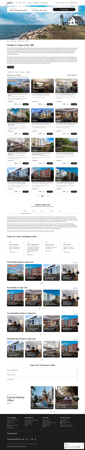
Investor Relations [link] (10, 422)
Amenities (22, 72)
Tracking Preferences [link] (64, 419)
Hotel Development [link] (28, 424)
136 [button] (64, 163)
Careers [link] (8, 421)
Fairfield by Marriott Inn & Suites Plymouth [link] (41, 123)
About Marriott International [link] (12, 420)
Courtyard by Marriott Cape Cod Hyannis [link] (41, 94)
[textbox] (20, 10)
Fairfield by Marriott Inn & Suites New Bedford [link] (66, 123)
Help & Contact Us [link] (46, 420)
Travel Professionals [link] (29, 421)
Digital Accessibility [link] (10, 427)
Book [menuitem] (17, 2)
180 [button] (40, 133)
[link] (57, 2)
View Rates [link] (26, 104)
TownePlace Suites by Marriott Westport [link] (17, 182)
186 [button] (15, 133)
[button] (75, 75)
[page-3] (52, 411)
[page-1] (40, 334)
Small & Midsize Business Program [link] (32, 420)
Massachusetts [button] (21, 41)
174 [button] (64, 133)
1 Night (35, 8)
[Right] (46, 36)
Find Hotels (65, 9)
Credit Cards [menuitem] (29, 2)
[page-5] (54, 411)
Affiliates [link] (26, 425)
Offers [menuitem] (20, 2)
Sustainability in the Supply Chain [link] (66, 426)
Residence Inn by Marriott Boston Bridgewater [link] (42, 182)
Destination (13, 8)
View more (9, 403)
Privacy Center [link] (63, 421)
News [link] (8, 424)
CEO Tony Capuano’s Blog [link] (12, 425)
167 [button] (64, 191)
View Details (10, 101)
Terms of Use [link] (63, 423)
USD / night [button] (19, 104)
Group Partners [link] (28, 422)
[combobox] (20, 9)
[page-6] (44, 334)
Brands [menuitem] (24, 2)
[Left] (39, 36)
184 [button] (15, 163)
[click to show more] (77, 272)
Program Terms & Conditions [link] (66, 425)
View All (74, 262)
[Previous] (9, 85)
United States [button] (13, 41)
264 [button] (40, 104)
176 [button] (40, 191)
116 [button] (40, 163)
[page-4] (53, 411)
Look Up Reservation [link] (46, 421)
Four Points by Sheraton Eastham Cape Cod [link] (66, 94)
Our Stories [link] (9, 426)
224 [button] (15, 104)
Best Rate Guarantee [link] (46, 424)
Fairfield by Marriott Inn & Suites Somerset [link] (65, 182)
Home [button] (8, 41)
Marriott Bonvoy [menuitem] (36, 2)
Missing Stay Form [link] (46, 425)
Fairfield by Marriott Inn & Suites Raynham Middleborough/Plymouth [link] (41, 154)
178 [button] (15, 191)
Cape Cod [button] (27, 41)
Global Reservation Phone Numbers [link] (49, 422)
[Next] (27, 85)
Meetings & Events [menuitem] (44, 2)
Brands (28, 72)
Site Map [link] (44, 426)
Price (16, 72)
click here (78, 447)
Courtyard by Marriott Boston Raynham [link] (65, 153)
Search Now (11, 251)
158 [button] (64, 104)
